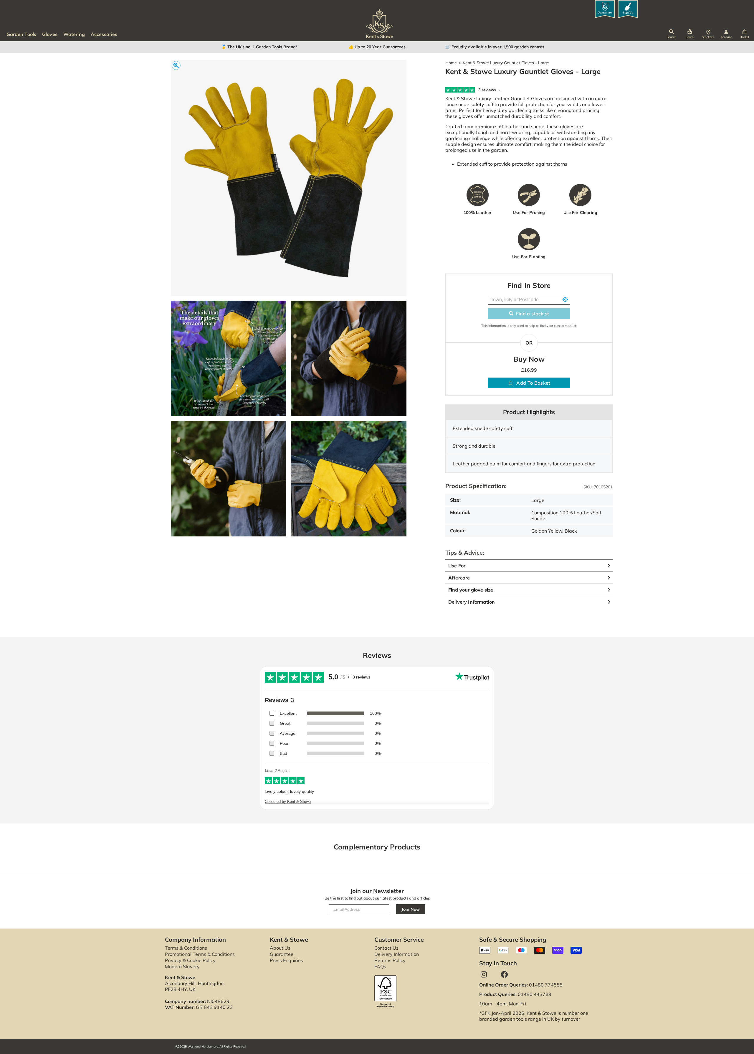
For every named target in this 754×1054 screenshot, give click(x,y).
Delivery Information (396, 954)
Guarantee (281, 954)
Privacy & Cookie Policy (190, 960)
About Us (280, 948)
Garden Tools (21, 34)
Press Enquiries (286, 960)
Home (451, 62)
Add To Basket (533, 383)
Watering (74, 34)
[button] (744, 34)
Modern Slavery (182, 966)
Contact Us (386, 948)
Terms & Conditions (186, 948)
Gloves (49, 34)
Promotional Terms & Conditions (200, 954)
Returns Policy (390, 960)
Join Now (410, 909)
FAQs (380, 966)
